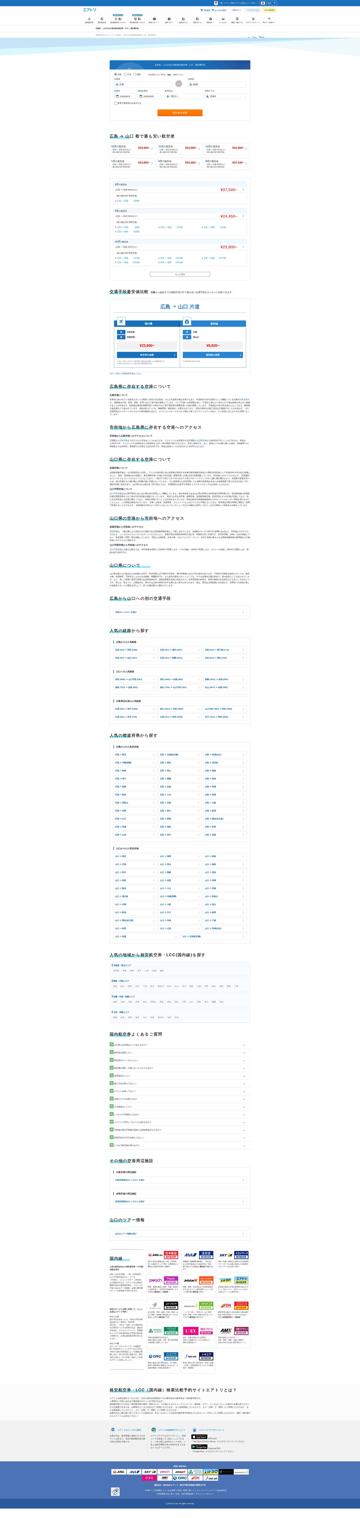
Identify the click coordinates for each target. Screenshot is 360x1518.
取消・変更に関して (186, 1490)
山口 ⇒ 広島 (120, 864)
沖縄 (169, 1017)
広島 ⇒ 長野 (120, 811)
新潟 (169, 986)
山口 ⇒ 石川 (165, 912)
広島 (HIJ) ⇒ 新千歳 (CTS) (217, 650)
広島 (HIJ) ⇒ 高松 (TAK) (216, 658)
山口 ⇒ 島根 (210, 856)
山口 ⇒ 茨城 (165, 920)
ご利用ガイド (236, 10)
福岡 (115, 1017)
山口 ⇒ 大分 (165, 888)
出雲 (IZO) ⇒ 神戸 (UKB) (126, 709)
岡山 (177, 1002)
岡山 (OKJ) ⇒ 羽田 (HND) (171, 709)
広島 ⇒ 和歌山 (121, 803)
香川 (206, 1002)
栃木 (122, 986)
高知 (221, 1002)
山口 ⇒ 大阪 (165, 904)
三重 (236, 986)
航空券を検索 (147, 355)
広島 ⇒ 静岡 (165, 819)
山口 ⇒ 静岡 (210, 912)
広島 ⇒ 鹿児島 (211, 762)
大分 (145, 1017)
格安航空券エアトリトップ (105, 35)
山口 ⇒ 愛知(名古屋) (124, 920)
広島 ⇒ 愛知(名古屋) (214, 819)
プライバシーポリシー (204, 1494)
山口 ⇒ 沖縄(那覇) (168, 896)
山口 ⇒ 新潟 (120, 912)
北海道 (116, 970)
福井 (192, 986)
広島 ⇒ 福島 (165, 827)
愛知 (229, 986)
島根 (169, 1002)
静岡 (221, 986)
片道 (129, 74)
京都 (122, 1002)
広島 (117, 35)
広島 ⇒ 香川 (120, 778)
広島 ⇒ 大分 (165, 795)
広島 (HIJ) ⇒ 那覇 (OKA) (171, 658)
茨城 (115, 986)
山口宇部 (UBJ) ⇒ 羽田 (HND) (218, 709)
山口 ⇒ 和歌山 (211, 896)
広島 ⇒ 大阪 (210, 803)
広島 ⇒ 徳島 (210, 770)
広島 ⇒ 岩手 (165, 835)
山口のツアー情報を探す (126, 1234)
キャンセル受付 (220, 10)
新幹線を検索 (213, 355)
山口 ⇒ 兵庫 (120, 904)
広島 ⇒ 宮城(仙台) (213, 754)
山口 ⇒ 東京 (120, 856)
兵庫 (137, 1002)
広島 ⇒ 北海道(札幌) (169, 754)
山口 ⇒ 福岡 (165, 856)
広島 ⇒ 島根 (120, 770)
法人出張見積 (270, 10)
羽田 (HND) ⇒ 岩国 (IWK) (171, 679)
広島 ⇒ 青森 (210, 835)
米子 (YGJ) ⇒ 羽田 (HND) (216, 717)
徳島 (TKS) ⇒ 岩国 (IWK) (126, 687)
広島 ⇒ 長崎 (210, 787)
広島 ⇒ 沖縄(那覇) (123, 762)
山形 (147, 970)
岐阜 (214, 986)
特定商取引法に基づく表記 (169, 1494)
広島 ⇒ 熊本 (120, 795)
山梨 (199, 986)
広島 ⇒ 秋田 (210, 827)
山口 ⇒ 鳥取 (120, 880)
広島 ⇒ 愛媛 (165, 778)
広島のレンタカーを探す (126, 612)
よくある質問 (169, 1490)
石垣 (177, 1017)
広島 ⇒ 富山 (165, 811)
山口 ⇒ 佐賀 (165, 880)
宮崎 (152, 1017)
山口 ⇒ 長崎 (210, 880)
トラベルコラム (253, 10)
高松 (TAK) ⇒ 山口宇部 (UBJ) (173, 687)
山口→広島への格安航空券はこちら (125, 373)
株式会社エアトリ (170, 1485)
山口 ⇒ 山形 (165, 928)
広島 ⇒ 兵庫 (165, 803)
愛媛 (214, 1002)
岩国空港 (131, 337)
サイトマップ (202, 1490)
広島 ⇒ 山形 (120, 835)
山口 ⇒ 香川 (120, 872)
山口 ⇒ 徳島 (210, 864)
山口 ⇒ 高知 (210, 872)
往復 (120, 74)
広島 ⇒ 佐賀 (165, 787)
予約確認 (206, 10)
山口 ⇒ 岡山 (165, 864)
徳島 (199, 1002)
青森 (124, 970)
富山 (177, 986)
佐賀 (122, 1017)
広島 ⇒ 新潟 (210, 811)
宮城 (154, 970)
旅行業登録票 (187, 1494)
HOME (147, 1490)
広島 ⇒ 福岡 (120, 787)
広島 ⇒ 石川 (120, 819)
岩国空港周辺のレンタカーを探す (130, 1201)
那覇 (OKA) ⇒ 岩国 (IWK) (216, 679)
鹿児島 (161, 1017)
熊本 (137, 1017)
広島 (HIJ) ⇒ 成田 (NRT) (171, 650)
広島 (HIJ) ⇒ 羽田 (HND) (126, 650)
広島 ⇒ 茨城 (120, 827)
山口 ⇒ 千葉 (210, 920)
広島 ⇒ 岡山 (165, 770)
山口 (124, 35)
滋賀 (115, 1002)
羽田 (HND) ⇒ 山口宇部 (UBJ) (128, 679)
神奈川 (161, 986)
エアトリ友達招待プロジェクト (172, 1430)
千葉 (145, 986)
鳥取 (162, 1002)
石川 (184, 986)
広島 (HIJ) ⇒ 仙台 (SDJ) (126, 658)
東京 (152, 986)
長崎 (130, 1017)
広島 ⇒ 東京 (120, 754)
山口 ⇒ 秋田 (120, 928)
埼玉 (137, 986)
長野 (206, 986)
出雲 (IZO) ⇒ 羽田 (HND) (171, 717)
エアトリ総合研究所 (218, 1490)
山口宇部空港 (116, 493)
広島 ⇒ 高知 (210, 778)
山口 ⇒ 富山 (210, 904)
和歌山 (153, 1002)
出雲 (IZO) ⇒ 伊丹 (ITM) (126, 717)
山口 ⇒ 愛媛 (165, 872)
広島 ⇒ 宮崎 (210, 795)
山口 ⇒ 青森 (120, 936)
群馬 (130, 986)
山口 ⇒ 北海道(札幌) (192, 936)
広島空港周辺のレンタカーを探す (130, 1180)
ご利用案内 (157, 1490)
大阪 (130, 1002)
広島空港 (131, 332)
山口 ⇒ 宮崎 (210, 888)
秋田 (132, 970)
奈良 (145, 1002)
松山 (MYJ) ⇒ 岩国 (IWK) (216, 687)
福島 (162, 970)
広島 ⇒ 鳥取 (165, 762)
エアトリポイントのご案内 (129, 1430)
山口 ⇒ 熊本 (120, 888)
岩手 (139, 970)
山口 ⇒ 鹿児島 (121, 896)
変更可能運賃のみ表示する (129, 103)
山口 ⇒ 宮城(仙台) (213, 928)
